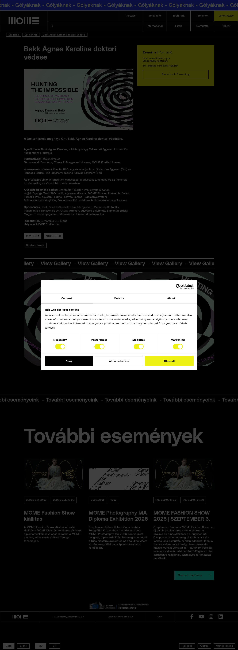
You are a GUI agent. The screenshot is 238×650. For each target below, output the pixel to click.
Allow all (169, 361)
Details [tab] (119, 298)
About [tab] (171, 298)
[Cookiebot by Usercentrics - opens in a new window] (178, 286)
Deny (69, 361)
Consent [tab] (66, 298)
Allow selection (119, 361)
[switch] (99, 346)
